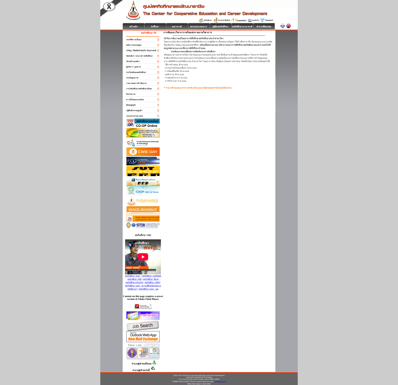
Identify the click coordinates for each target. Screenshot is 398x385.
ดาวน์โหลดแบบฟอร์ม (133, 100)
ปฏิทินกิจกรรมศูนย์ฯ (132, 110)
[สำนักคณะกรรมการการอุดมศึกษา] (132, 357)
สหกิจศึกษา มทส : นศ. (149, 289)
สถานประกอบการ (198, 26)
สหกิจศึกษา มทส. (132, 276)
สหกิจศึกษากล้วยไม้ (134, 282)
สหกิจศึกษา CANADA (151, 276)
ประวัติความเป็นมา (132, 39)
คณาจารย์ (177, 26)
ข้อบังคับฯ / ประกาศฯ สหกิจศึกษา (138, 56)
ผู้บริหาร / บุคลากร (132, 67)
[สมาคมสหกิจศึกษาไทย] (143, 357)
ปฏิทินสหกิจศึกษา (220, 26)
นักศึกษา (155, 26)
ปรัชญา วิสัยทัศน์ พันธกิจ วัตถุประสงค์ (139, 50)
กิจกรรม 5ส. (129, 94)
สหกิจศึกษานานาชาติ (242, 26)
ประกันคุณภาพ (130, 78)
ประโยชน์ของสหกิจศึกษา (134, 72)
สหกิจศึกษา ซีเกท (151, 279)
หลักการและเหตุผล (132, 45)
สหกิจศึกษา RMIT (152, 282)
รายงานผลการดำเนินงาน (135, 83)
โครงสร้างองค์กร (131, 61)
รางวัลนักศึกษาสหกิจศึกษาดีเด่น (137, 89)
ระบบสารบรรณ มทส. (133, 116)
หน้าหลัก (133, 26)
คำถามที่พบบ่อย (264, 26)
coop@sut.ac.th (220, 381)
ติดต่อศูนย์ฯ (129, 105)
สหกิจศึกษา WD (134, 279)
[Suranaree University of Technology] (143, 175)
